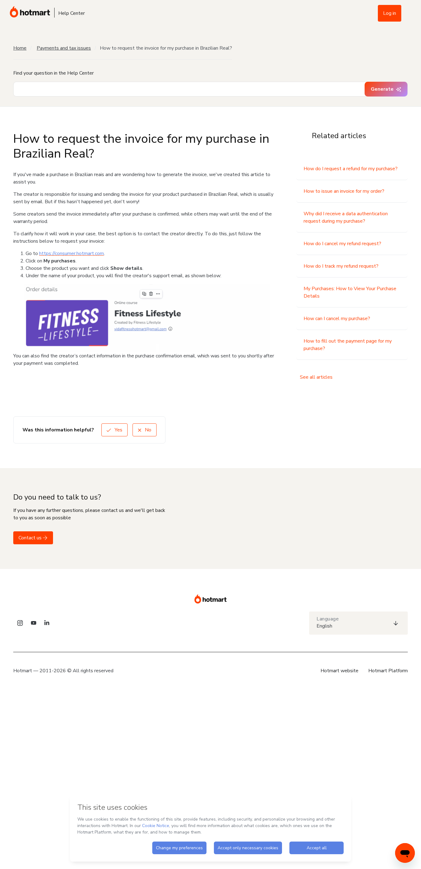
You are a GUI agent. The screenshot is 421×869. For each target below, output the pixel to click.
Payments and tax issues (64, 48)
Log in (389, 13)
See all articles (316, 377)
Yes (117, 429)
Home (20, 48)
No (147, 429)
